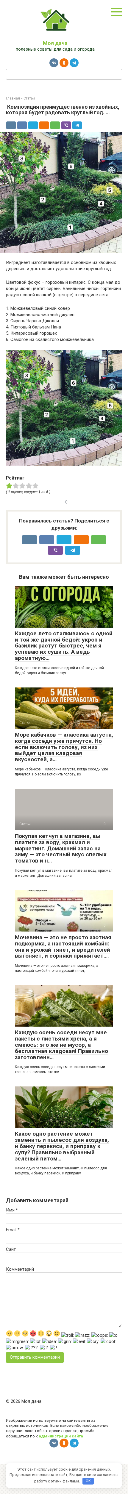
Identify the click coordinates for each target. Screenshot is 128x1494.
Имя (12, 1210)
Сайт (11, 1249)
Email (13, 1229)
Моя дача (55, 43)
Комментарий (20, 1269)
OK (88, 1481)
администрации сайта (61, 1436)
